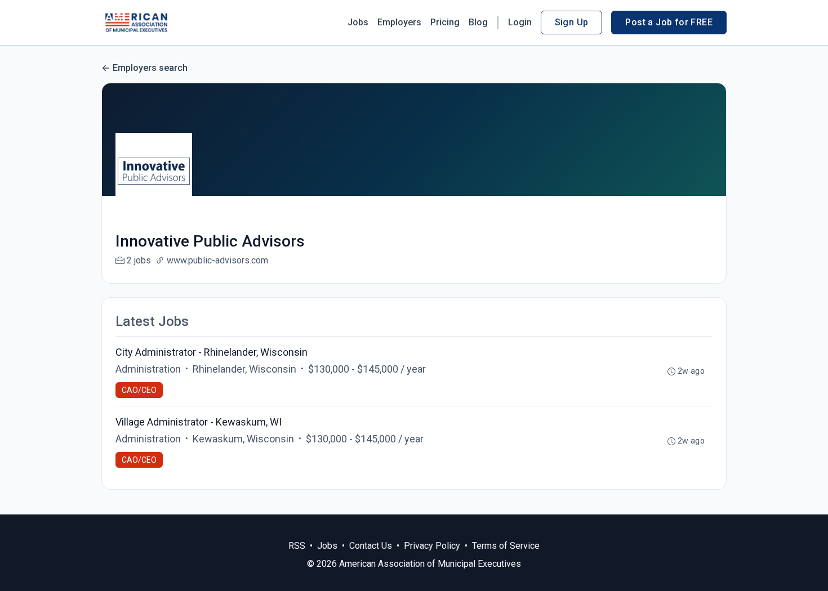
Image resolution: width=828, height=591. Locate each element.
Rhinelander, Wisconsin (244, 369)
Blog (478, 22)
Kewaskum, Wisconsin (243, 439)
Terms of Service (506, 545)
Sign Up (572, 22)
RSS (296, 545)
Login (520, 22)
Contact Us (370, 545)
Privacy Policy (432, 545)
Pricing (445, 22)
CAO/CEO (139, 390)
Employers (399, 22)
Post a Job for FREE (669, 22)
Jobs (358, 22)
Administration (148, 369)
